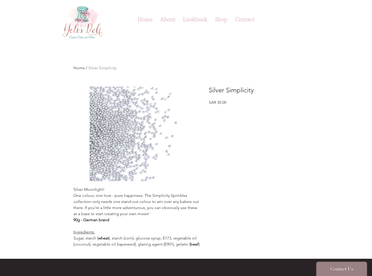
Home (79, 67)
